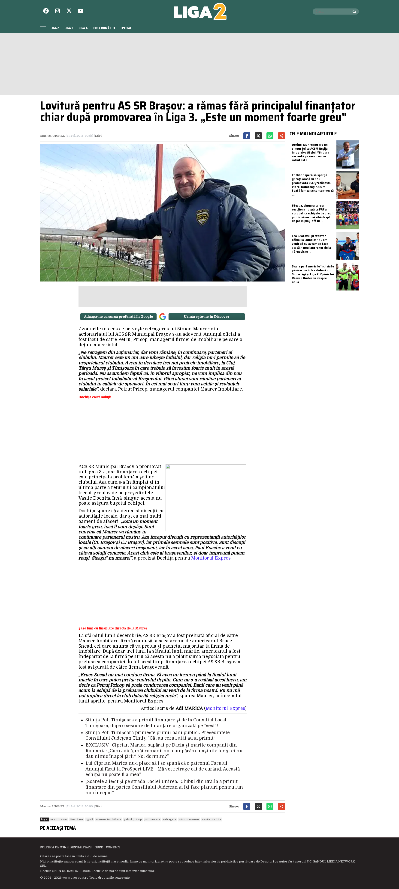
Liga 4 (83, 28)
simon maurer (189, 819)
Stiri (98, 135)
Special (126, 28)
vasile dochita (211, 819)
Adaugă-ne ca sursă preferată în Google (118, 316)
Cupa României (104, 28)
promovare (152, 819)
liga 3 (89, 819)
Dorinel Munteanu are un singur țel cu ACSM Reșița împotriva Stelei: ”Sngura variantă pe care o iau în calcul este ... (310, 152)
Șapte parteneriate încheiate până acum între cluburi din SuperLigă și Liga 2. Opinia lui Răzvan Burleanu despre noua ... (313, 274)
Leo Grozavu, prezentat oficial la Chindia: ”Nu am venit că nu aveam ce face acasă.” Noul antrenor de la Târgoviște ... (311, 243)
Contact (113, 847)
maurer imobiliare (108, 819)
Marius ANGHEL (52, 135)
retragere (169, 819)
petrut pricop (133, 819)
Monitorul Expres (211, 558)
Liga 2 (55, 28)
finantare (76, 819)
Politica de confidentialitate (65, 847)
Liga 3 (69, 28)
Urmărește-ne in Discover (207, 316)
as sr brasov (58, 819)
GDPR (99, 847)
